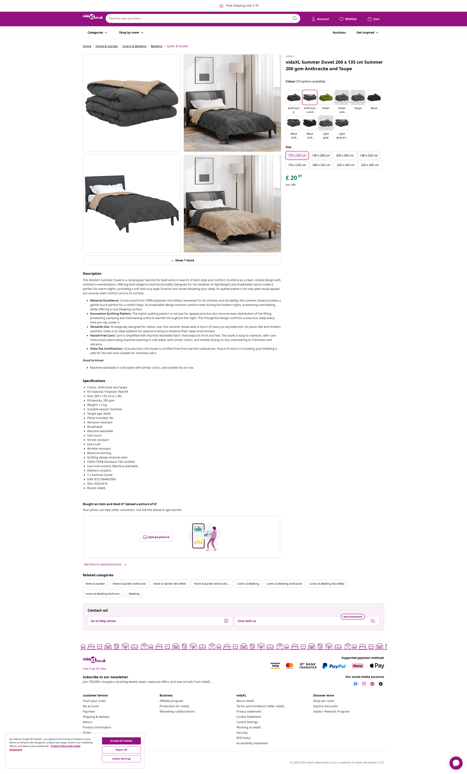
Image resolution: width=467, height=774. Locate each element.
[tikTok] (381, 684)
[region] (75, 751)
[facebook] (355, 684)
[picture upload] (204, 537)
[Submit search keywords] (295, 18)
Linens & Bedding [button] (248, 583)
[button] (293, 102)
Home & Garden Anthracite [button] (129, 583)
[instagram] (364, 684)
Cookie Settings (247, 722)
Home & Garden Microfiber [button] (169, 583)
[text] (294, 178)
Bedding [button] (134, 593)
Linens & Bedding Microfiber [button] (327, 583)
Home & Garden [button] (95, 583)
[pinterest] (372, 684)
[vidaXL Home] (93, 16)
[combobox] (203, 18)
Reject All (121, 749)
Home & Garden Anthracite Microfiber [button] (213, 583)
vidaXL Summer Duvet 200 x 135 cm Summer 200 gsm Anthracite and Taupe (334, 65)
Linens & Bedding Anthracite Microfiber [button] (105, 593)
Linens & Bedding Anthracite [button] (284, 583)
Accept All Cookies (121, 740)
